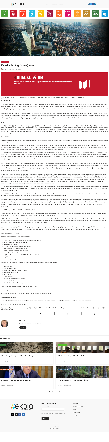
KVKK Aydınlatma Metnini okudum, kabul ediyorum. (54, 413)
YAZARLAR (53, 4)
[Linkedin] (23, 414)
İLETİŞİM (75, 415)
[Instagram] (12, 414)
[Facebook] (19, 414)
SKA (47, 4)
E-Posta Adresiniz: (45, 406)
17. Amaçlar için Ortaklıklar (64, 369)
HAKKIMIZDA (76, 412)
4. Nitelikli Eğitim (5, 61)
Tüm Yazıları (22, 327)
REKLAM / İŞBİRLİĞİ (78, 406)
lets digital (57, 428)
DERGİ (61, 4)
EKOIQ (61, 361)
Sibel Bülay (5, 69)
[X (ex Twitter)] (16, 414)
